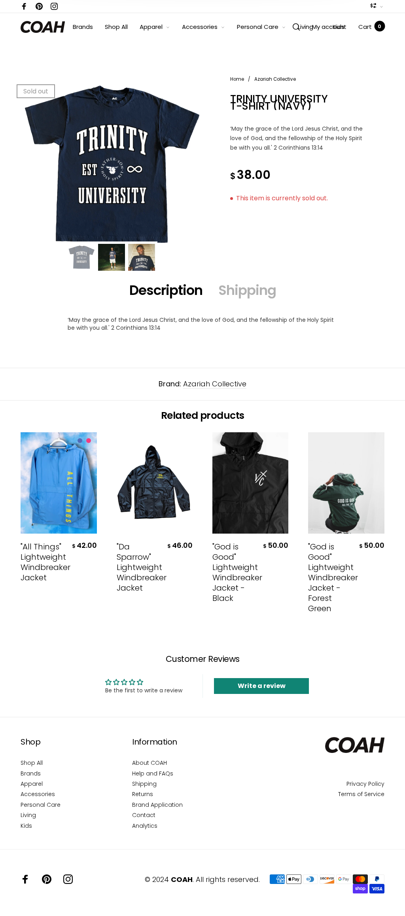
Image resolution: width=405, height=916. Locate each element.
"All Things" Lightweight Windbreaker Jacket (43, 562)
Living (305, 27)
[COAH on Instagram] (54, 6)
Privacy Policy (365, 784)
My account (329, 27)
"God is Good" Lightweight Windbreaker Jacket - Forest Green (331, 578)
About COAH (149, 763)
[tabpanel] (111, 165)
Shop (30, 742)
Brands (83, 27)
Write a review (262, 685)
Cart (369, 27)
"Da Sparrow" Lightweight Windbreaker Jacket (139, 567)
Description (165, 290)
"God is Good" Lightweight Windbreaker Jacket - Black (235, 572)
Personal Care (257, 27)
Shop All (116, 27)
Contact (143, 815)
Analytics (144, 826)
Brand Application (157, 805)
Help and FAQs (152, 773)
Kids (338, 27)
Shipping (247, 290)
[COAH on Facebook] (24, 6)
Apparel (151, 27)
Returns (142, 794)
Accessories (200, 27)
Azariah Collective (214, 384)
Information (154, 742)
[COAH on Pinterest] (39, 6)
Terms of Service (361, 794)
